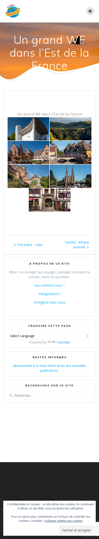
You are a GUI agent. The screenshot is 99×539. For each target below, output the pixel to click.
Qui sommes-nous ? (49, 285)
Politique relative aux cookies (64, 521)
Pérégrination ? (49, 294)
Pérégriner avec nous (49, 302)
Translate (63, 342)
